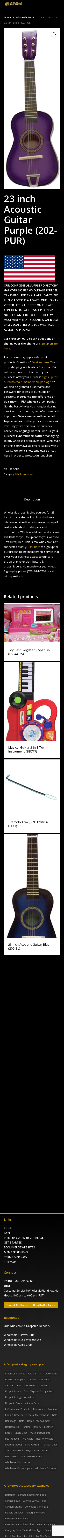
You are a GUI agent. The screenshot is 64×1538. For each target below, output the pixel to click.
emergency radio (46, 1524)
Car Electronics (13, 1385)
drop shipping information (19, 1397)
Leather (48, 1426)
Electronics (39, 1409)
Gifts (54, 1415)
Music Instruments (40, 1432)
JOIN (7, 1233)
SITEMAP (10, 1262)
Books (8, 1379)
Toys (28, 1450)
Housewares (12, 1426)
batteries (10, 1494)
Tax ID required (14, 1450)
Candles (32, 1379)
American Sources (15, 1373)
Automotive (51, 1373)
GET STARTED (13, 1242)
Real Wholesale (44, 1438)
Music (8, 1432)
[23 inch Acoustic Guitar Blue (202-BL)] (32, 886)
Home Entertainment (38, 1420)
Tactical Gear (49, 1444)
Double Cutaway (14, 1512)
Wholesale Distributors (17, 1462)
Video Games (41, 1450)
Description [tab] (32, 499)
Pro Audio (27, 1438)
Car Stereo (30, 1385)
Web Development (31, 1456)
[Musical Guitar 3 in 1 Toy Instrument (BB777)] (32, 701)
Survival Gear (32, 1444)
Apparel (32, 1373)
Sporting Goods (13, 1444)
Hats (21, 1420)
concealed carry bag (36, 1506)
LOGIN (8, 1228)
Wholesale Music (25, 17)
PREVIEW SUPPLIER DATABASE (24, 1237)
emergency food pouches (19, 1524)
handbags (10, 1420)
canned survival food (35, 1500)
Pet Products (12, 1438)
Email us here (40, 362)
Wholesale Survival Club (19, 1335)
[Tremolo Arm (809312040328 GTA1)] (32, 787)
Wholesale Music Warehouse (22, 1340)
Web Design (11, 1456)
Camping (20, 1379)
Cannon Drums (13, 1506)
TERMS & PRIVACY (15, 1257)
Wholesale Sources (45, 1468)
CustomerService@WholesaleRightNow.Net (31, 1290)
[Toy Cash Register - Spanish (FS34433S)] (32, 623)
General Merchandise (37, 1415)
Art (40, 1373)
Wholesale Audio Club (18, 1345)
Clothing (43, 1385)
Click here (34, 547)
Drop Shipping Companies (38, 1391)
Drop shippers (13, 1391)
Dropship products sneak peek (22, 1403)
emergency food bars (17, 1518)
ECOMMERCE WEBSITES (19, 1247)
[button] (57, 4)
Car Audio (44, 1379)
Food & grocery (14, 1415)
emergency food (35, 1512)
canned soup (12, 1500)
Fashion (52, 1409)
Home (7, 17)
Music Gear (21, 1432)
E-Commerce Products (17, 1409)
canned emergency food (32, 1494)
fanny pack (51, 1530)
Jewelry (37, 1426)
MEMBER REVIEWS (16, 1252)
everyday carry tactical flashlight (23, 1530)
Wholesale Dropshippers (18, 1468)
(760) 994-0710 (23, 1281)
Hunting (26, 1426)
